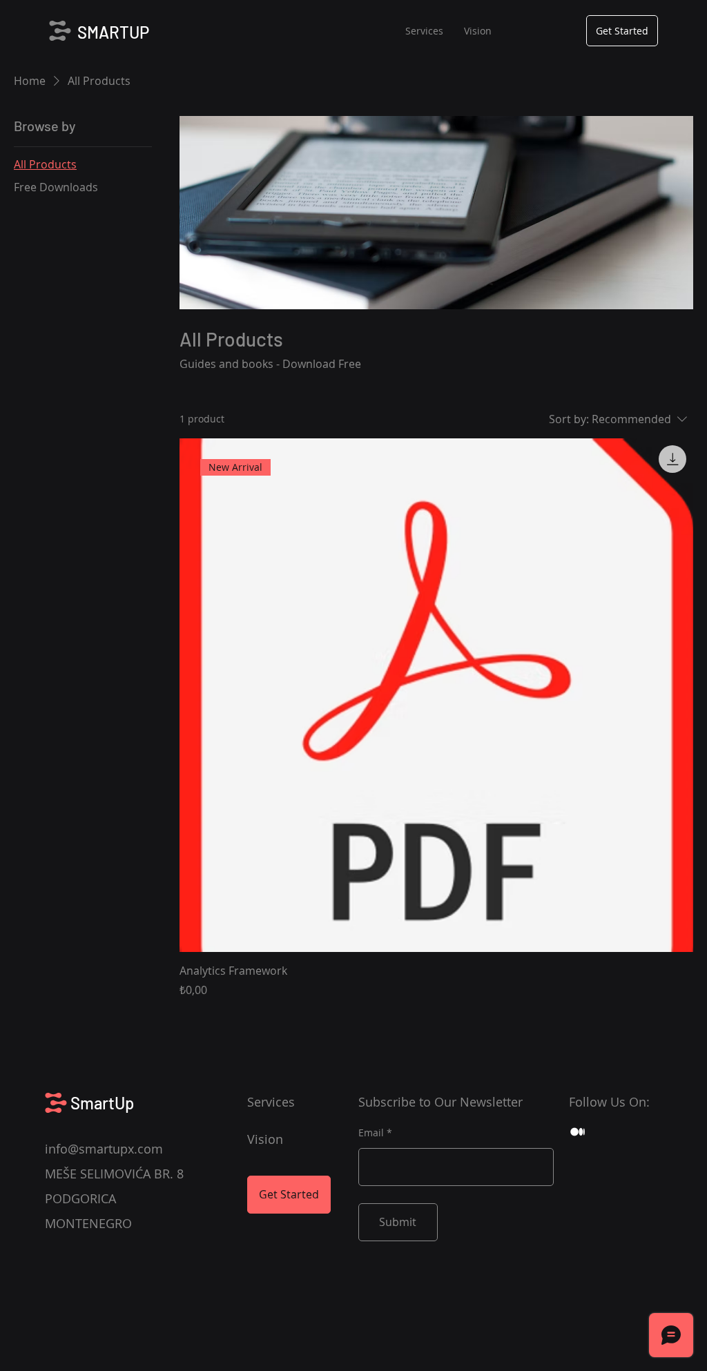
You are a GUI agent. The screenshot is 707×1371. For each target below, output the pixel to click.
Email (371, 1133)
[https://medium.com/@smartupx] (577, 1131)
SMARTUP (113, 32)
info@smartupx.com (104, 1148)
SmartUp (102, 1103)
